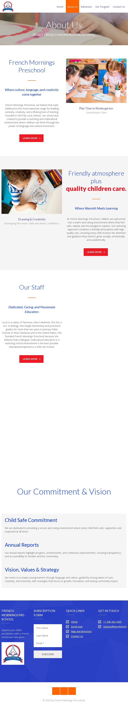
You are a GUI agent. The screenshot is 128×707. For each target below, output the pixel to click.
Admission (86, 6)
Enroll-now (76, 626)
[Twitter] (72, 691)
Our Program (102, 6)
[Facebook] (64, 691)
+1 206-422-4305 (112, 621)
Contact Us (119, 6)
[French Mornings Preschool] (8, 6)
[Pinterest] (56, 691)
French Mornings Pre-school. (70, 700)
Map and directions (81, 631)
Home (60, 6)
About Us (73, 6)
